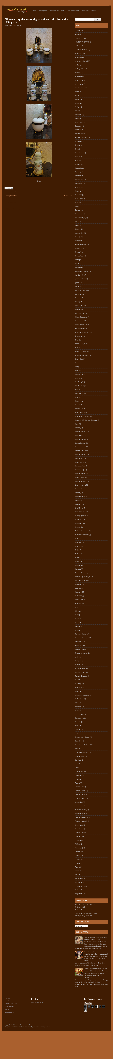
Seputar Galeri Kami (11, 1004)
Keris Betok (79, 393)
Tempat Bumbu (80, 794)
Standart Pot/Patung (81, 752)
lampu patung (79, 485)
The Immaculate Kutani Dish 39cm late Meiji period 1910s (95, 938)
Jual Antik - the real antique (24, 1025)
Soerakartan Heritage (82, 745)
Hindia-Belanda (80, 325)
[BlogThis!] (8, 188)
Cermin (77, 172)
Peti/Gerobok (79, 649)
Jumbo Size (79, 359)
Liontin (77, 500)
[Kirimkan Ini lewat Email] (6, 188)
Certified (78, 176)
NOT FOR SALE (80, 581)
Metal (77, 550)
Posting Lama (68, 196)
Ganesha (78, 267)
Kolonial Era (79, 409)
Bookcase (78, 126)
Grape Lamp (79, 305)
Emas (77, 237)
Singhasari (78, 729)
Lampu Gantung (80, 432)
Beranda (7, 998)
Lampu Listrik (79, 474)
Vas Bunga (78, 878)
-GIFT (77, 34)
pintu (76, 657)
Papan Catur (79, 600)
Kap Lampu (79, 374)
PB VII (77, 619)
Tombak (77, 852)
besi (76, 118)
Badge (77, 107)
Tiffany (77, 844)
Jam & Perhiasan (80, 351)
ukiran (77, 871)
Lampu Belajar (80, 435)
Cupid (77, 202)
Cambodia (78, 168)
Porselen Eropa (80, 668)
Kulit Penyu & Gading (82, 416)
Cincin (77, 191)
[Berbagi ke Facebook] (12, 188)
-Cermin (77, 31)
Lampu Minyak (80, 481)
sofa (76, 749)
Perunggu (78, 645)
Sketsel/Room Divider (82, 737)
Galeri (77, 264)
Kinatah (77, 405)
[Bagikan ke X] (10, 188)
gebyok (77, 283)
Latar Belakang (9, 1001)
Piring (77, 661)
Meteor (77, 554)
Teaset (77, 783)
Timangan (78, 848)
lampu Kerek (79, 462)
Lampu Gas (79, 458)
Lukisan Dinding (80, 512)
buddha (77, 164)
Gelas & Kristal (20, 191)
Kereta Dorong (80, 386)
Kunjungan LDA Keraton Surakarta (86, 420)
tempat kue (79, 802)
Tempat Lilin (79, 806)
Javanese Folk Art (81, 355)
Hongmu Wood (80, 328)
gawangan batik (80, 279)
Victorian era (79, 886)
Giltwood (78, 298)
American (78, 73)
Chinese (77, 187)
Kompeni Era (79, 412)
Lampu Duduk (79, 451)
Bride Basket (79, 153)
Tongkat (77, 856)
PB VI (77, 615)
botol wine (78, 141)
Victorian (78, 882)
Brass (77, 149)
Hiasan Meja (79, 321)
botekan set (79, 134)
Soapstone (78, 741)
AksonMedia (20, 1027)
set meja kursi (79, 714)
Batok (77, 111)
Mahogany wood (80, 516)
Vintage (77, 890)
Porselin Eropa (80, 676)
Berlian (77, 115)
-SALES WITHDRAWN (82, 42)
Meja (76, 539)
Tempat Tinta (79, 833)
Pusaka (77, 684)
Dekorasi (78, 214)
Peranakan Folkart (81, 634)
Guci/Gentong (79, 313)
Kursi (76, 424)
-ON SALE (78, 38)
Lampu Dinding (80, 447)
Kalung (77, 370)
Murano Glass (79, 565)
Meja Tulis (78, 546)
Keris (76, 390)
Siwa (76, 733)
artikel (77, 92)
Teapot (77, 779)
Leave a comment (31, 191)
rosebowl (78, 707)
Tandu (77, 768)
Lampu (77, 428)
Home (34, 11)
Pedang (77, 626)
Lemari (77, 493)
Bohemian (78, 122)
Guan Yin (78, 309)
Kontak (93, 11)
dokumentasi (79, 233)
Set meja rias (79, 718)
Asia (76, 95)
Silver (77, 726)
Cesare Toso (79, 180)
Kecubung (78, 382)
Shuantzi (78, 722)
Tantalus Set (79, 772)
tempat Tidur (79, 829)
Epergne (78, 241)
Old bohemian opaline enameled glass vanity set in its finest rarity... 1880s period (37, 20)
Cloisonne (78, 195)
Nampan (78, 569)
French (77, 252)
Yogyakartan (79, 894)
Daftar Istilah (85, 11)
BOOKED (78, 130)
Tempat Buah (79, 791)
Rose (76, 703)
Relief (77, 691)
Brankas (77, 145)
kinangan (78, 401)
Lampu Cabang (80, 443)
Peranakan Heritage (81, 638)
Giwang (77, 302)
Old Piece (78, 588)
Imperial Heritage (81, 332)
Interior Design (80, 344)
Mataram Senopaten (82, 535)
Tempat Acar (79, 787)
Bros (76, 160)
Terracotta (78, 840)
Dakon (77, 206)
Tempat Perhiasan (81, 817)
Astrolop (78, 99)
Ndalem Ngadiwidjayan (82, 577)
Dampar (77, 210)
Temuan (77, 836)
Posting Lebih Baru (11, 196)
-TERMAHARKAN (80, 50)
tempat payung (80, 813)
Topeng (77, 859)
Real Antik (78, 687)
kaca (76, 363)
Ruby (77, 710)
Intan (76, 340)
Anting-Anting (79, 80)
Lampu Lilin (79, 470)
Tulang (77, 867)
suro (76, 764)
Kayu (76, 378)
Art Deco (78, 84)
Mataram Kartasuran (81, 531)
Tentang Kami (42, 11)
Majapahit (78, 519)
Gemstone (78, 294)
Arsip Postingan (9, 1007)
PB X (76, 623)
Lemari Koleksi (54, 11)
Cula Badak (79, 199)
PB (76, 607)
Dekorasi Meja (80, 218)
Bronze (77, 157)
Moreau (77, 558)
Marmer (77, 527)
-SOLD (13, 191)
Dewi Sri (78, 225)
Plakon (77, 665)
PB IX (77, 611)
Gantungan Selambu (82, 271)
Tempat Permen (80, 821)
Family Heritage (80, 244)
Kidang (77, 397)
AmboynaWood (80, 69)
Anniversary (79, 76)
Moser (77, 561)
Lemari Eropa (79, 496)
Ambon (77, 65)
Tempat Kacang (80, 798)
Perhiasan (78, 642)
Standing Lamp (80, 756)
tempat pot (79, 825)
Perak (77, 630)
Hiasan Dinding (80, 317)
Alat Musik (78, 57)
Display (77, 229)
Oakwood (78, 584)
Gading (77, 260)
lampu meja (79, 477)
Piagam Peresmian (81, 653)
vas (76, 875)
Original (77, 592)
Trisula (77, 863)
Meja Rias (78, 542)
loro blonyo (79, 508)
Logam (77, 504)
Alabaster (78, 53)
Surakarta (78, 760)
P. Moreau (78, 596)
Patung (77, 603)
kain (76, 367)
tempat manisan (80, 810)
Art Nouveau (79, 88)
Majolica (78, 523)
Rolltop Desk (79, 699)
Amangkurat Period (81, 61)
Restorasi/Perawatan (82, 695)
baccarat (78, 103)
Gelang (77, 286)
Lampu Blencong (80, 439)
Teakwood (78, 775)
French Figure (79, 256)
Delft (77, 221)
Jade (76, 348)
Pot (76, 680)
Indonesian (78, 336)
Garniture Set (79, 275)
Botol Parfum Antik (81, 137)
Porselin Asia (79, 672)
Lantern (77, 489)
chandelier (78, 183)
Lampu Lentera (80, 466)
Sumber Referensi (73, 11)
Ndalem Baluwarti (81, 573)
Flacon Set (78, 248)
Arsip (63, 11)
